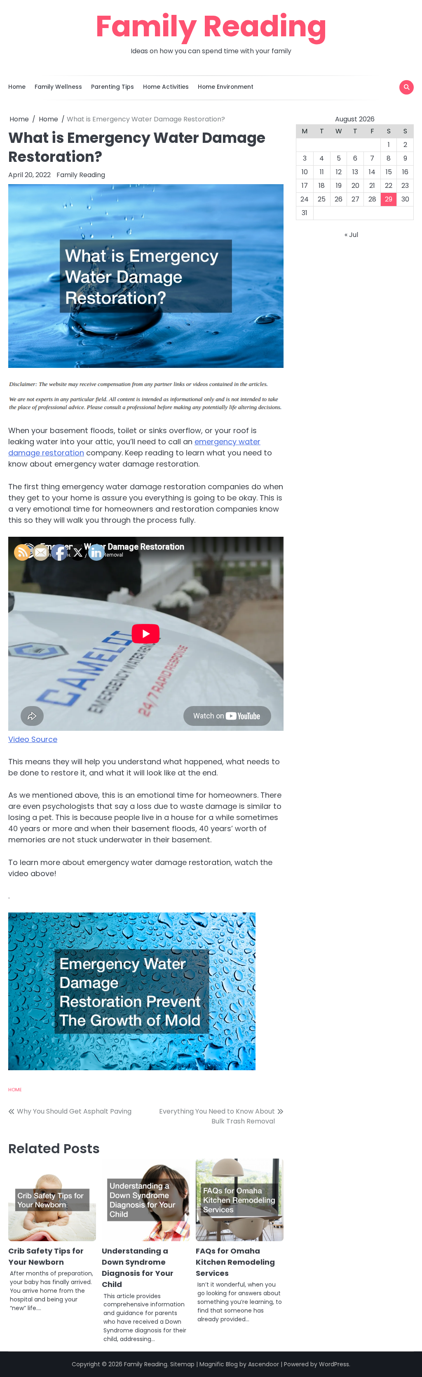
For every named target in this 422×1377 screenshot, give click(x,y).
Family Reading (211, 26)
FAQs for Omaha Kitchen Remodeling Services (235, 1262)
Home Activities (166, 87)
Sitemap (182, 1364)
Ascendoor (263, 1364)
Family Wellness (58, 87)
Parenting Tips (112, 87)
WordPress (334, 1364)
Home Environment (225, 87)
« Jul (351, 234)
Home (17, 87)
